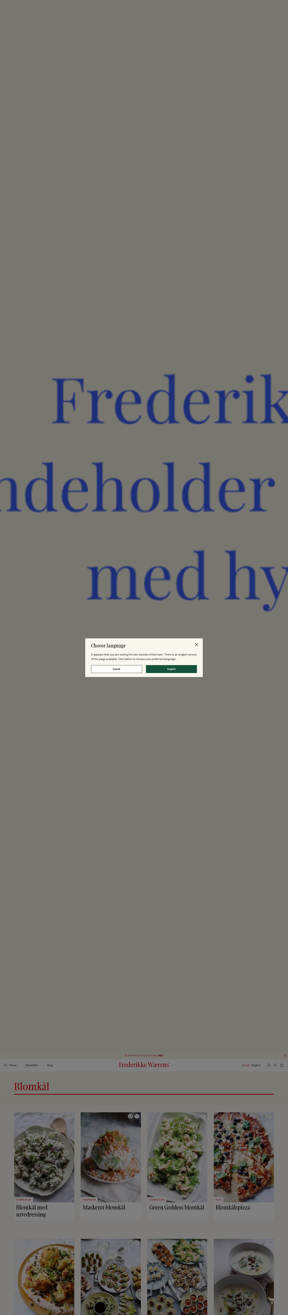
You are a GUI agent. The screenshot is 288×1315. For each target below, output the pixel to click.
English (171, 668)
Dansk (116, 668)
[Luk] (196, 644)
